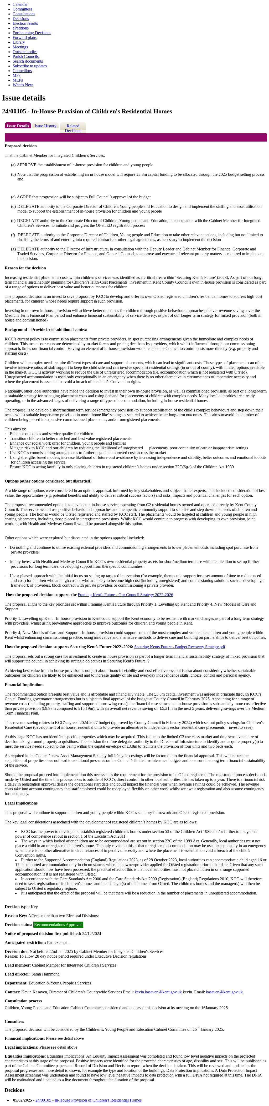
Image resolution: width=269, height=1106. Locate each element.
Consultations (24, 14)
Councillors (22, 70)
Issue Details (18, 126)
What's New (23, 85)
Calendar (20, 4)
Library (19, 42)
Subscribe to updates (30, 66)
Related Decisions (73, 128)
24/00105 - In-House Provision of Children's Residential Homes (88, 1100)
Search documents (28, 61)
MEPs (18, 80)
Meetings (20, 47)
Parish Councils (26, 56)
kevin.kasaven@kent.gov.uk (158, 992)
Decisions (21, 18)
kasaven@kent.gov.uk (224, 992)
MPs (16, 75)
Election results (25, 23)
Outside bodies (25, 51)
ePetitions (21, 28)
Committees (22, 9)
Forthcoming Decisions (32, 33)
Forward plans (25, 37)
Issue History (45, 126)
